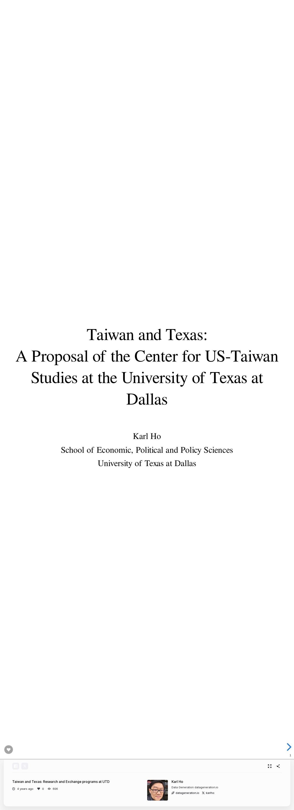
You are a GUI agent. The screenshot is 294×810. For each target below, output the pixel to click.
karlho (210, 793)
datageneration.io (187, 793)
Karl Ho (177, 782)
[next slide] (288, 747)
